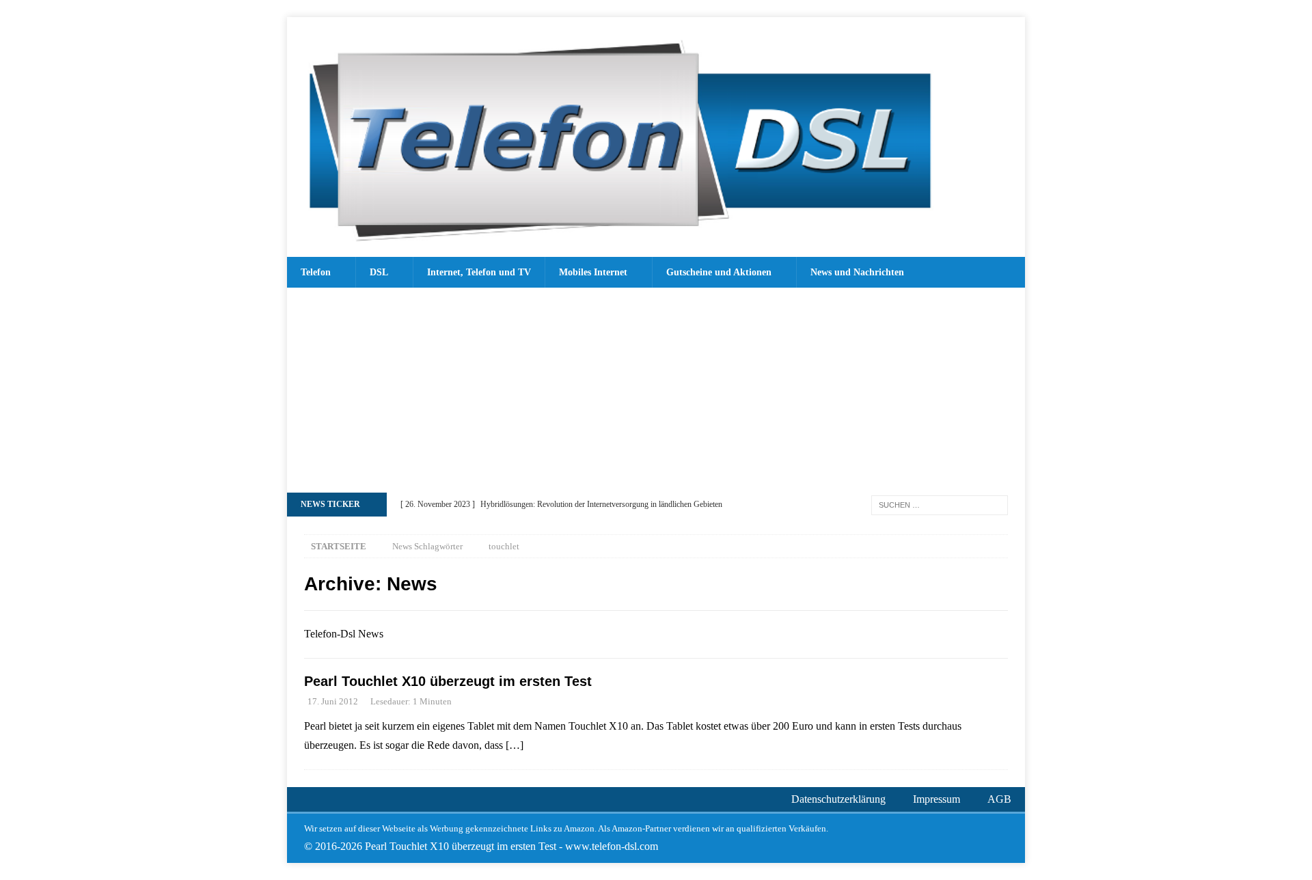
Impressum (936, 799)
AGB (999, 799)
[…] (514, 745)
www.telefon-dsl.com (611, 846)
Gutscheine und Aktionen (718, 272)
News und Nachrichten (857, 272)
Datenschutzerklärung (838, 799)
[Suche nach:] (939, 504)
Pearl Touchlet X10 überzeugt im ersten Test (448, 681)
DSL (379, 272)
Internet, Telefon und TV (479, 272)
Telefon (316, 272)
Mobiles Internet (593, 272)
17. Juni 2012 (333, 701)
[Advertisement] (656, 390)
